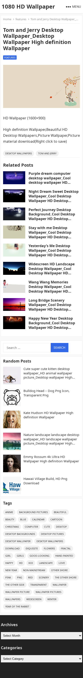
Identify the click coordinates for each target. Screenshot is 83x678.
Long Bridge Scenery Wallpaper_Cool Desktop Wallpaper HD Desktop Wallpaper (50, 307)
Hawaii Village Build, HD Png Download (45, 481)
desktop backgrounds (20, 534)
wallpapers (12, 599)
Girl (8, 555)
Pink (8, 577)
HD (21, 563)
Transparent (38, 584)
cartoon (56, 519)
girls (20, 555)
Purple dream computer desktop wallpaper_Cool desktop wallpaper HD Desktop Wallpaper (50, 180)
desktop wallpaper (18, 541)
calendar (38, 519)
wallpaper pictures (48, 592)
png (19, 577)
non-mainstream (34, 570)
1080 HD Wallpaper (28, 6)
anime (9, 512)
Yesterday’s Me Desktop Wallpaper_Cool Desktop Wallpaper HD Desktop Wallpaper (50, 252)
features (20, 19)
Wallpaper (59, 584)
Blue (23, 519)
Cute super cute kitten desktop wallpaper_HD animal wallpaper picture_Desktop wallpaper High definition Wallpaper (47, 373)
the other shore (66, 577)
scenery (44, 577)
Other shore (59, 570)
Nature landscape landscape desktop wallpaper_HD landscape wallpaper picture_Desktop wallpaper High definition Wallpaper (51, 439)
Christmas (12, 526)
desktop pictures (52, 534)
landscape (46, 563)
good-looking (39, 555)
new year (11, 570)
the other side (14, 584)
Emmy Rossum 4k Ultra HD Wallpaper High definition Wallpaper (51, 459)
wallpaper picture (17, 592)
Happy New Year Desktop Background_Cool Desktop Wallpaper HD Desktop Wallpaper (52, 325)
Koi (31, 563)
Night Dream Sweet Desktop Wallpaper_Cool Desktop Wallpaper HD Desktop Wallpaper (54, 198)
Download (12, 548)
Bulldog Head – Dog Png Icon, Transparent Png (46, 393)
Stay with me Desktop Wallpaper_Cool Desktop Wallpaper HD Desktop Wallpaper (50, 234)
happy (9, 563)
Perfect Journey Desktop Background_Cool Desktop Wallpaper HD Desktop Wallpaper (52, 216)
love (62, 563)
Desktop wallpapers (18, 153)
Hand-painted (64, 555)
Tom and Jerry (47, 153)
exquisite (32, 548)
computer (31, 526)
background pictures (33, 512)
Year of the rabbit (17, 606)
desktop (61, 526)
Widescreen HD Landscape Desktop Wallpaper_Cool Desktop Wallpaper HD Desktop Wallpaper (52, 271)
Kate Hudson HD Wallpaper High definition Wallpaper (48, 415)
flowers (49, 548)
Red (30, 577)
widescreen (33, 599)
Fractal (66, 548)
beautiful (60, 512)
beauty (9, 519)
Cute (47, 526)
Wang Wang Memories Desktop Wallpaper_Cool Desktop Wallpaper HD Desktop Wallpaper (50, 289)
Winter (51, 599)
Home (7, 19)
